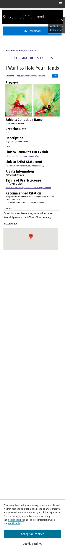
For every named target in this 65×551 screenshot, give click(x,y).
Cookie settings (16, 519)
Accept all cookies (32, 534)
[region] (32, 525)
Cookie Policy (14, 523)
